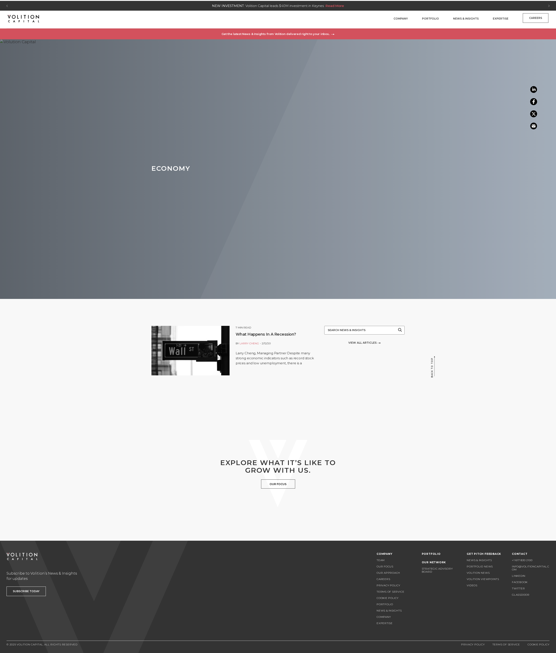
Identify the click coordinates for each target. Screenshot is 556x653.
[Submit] (400, 330)
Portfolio (430, 18)
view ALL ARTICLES (362, 342)
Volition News (478, 572)
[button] (278, 33)
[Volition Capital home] (23, 18)
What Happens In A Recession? (266, 334)
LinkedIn (518, 575)
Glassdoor (521, 594)
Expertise (500, 18)
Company (401, 18)
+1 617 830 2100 (522, 560)
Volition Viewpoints (483, 579)
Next (548, 6)
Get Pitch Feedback (484, 553)
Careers (535, 18)
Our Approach (388, 572)
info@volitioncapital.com (530, 568)
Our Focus (385, 566)
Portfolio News (480, 566)
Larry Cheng (249, 343)
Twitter (518, 588)
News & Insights (466, 18)
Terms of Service (390, 591)
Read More (335, 6)
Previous (7, 6)
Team (381, 560)
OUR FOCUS (278, 484)
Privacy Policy (388, 585)
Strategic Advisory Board (437, 570)
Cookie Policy (388, 598)
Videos (472, 585)
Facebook (520, 582)
